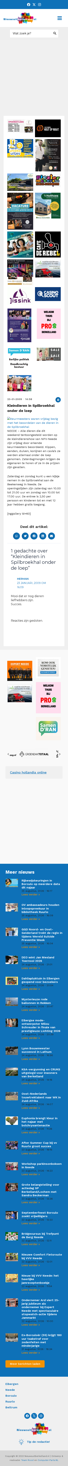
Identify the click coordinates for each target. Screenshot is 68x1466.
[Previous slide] (8, 754)
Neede (10, 1390)
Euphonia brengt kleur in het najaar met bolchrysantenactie (39, 1121)
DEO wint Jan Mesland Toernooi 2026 (38, 959)
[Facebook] (28, 4)
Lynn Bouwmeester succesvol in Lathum (36, 1050)
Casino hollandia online (28, 772)
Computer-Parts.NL (48, 1460)
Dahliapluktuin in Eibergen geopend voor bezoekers (40, 980)
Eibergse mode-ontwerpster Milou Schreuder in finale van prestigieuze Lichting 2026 (41, 1026)
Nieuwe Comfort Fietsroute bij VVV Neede (42, 1256)
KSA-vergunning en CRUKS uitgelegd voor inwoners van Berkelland (41, 1073)
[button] (58, 399)
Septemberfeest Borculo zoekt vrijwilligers (40, 1214)
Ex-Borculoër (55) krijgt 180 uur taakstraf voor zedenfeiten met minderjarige (42, 1340)
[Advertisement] (34, 79)
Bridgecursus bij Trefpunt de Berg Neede (40, 1235)
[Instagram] (39, 4)
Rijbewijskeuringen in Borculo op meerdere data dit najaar (41, 884)
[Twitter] (34, 4)
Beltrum (11, 1407)
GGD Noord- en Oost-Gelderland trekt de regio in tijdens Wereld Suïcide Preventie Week (42, 935)
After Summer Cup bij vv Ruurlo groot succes (39, 1144)
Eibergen (11, 1384)
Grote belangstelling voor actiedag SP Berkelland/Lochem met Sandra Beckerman (40, 1190)
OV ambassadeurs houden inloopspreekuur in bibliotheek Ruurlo (40, 908)
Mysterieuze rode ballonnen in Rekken (36, 1001)
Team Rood (27, 1460)
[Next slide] (59, 754)
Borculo (11, 1395)
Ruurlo (10, 1401)
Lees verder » (31, 894)
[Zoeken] (55, 33)
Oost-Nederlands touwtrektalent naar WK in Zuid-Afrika (41, 1097)
